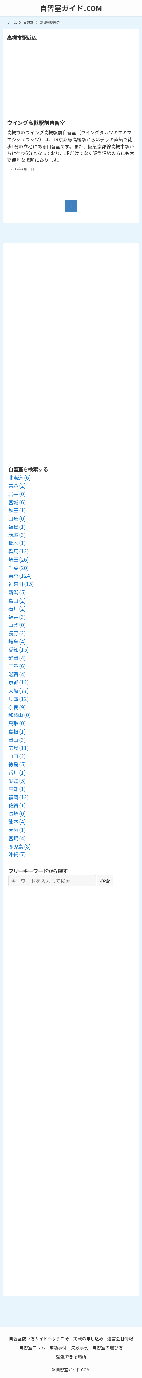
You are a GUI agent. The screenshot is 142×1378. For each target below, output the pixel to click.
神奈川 (21, 583)
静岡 (17, 657)
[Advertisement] (71, 1041)
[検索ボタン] (134, 8)
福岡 (18, 797)
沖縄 (17, 854)
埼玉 (18, 559)
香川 (17, 772)
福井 (17, 616)
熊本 (17, 821)
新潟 (17, 592)
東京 (20, 575)
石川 (17, 608)
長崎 (17, 813)
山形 (17, 518)
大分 (17, 829)
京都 (18, 682)
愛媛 (17, 780)
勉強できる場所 (71, 1357)
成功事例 (58, 1347)
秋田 (17, 510)
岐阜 (17, 641)
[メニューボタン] (8, 8)
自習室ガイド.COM (71, 8)
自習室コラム (32, 1347)
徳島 (17, 764)
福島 (17, 526)
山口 (17, 755)
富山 (17, 600)
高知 (17, 788)
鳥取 (17, 723)
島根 (17, 731)
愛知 (18, 649)
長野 (17, 633)
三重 (17, 665)
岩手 (17, 493)
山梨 (17, 624)
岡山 (17, 739)
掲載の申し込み (88, 1338)
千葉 (18, 567)
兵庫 (18, 698)
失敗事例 (79, 1347)
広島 (18, 747)
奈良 (17, 707)
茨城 (17, 534)
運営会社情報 (120, 1338)
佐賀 (17, 805)
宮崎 (17, 838)
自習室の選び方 (107, 1347)
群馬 (18, 551)
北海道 (19, 477)
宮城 (17, 502)
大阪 (18, 690)
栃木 (17, 542)
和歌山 (19, 714)
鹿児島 (19, 846)
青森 (17, 485)
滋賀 (17, 674)
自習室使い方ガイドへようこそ (39, 1338)
